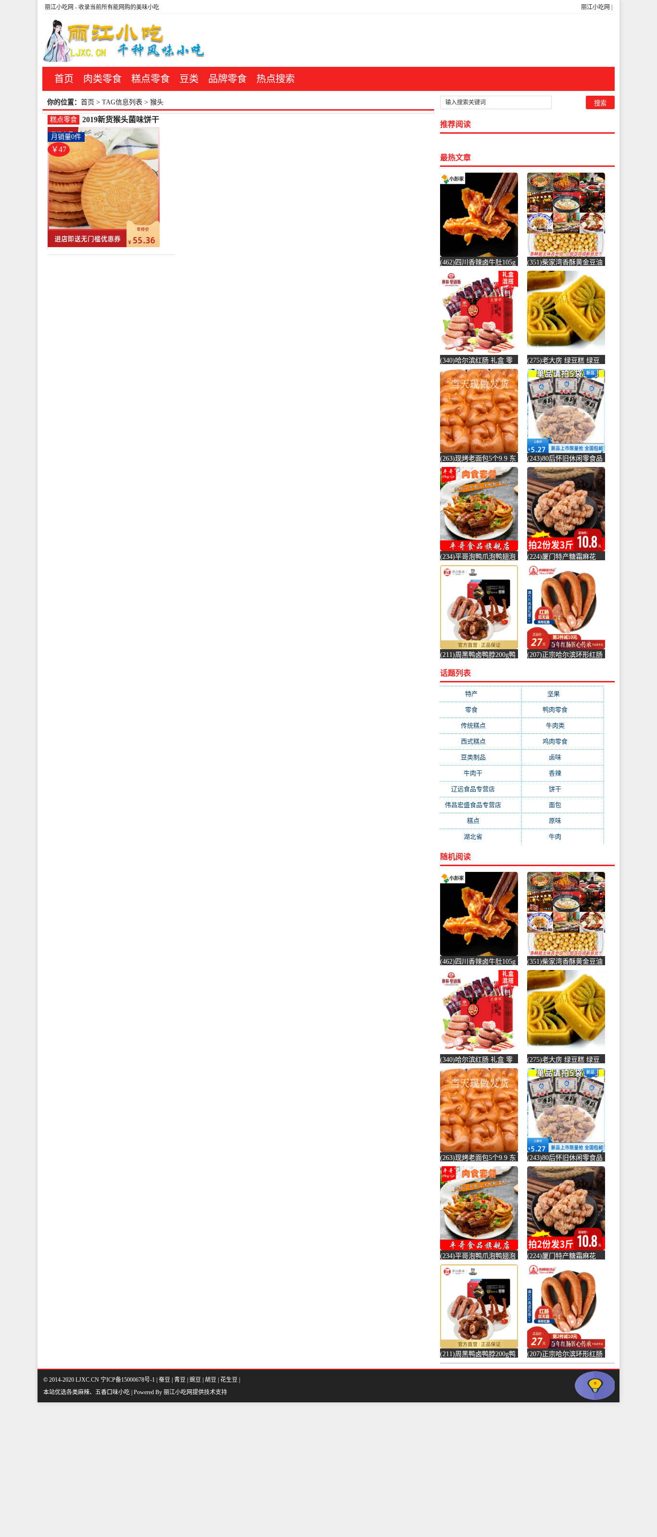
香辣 (563, 773)
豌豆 (195, 1379)
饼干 (563, 789)
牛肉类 (563, 725)
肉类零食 (102, 79)
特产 (480, 693)
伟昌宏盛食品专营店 (481, 804)
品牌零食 (227, 79)
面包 (563, 804)
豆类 (189, 79)
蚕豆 (164, 1379)
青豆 (180, 1379)
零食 (480, 709)
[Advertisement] (288, 1469)
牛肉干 (481, 773)
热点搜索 (275, 79)
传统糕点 (481, 725)
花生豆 (229, 1379)
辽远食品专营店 (480, 789)
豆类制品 (481, 757)
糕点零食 (150, 79)
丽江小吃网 (595, 7)
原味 (563, 820)
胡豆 (210, 1379)
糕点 (481, 820)
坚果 (563, 693)
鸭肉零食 (563, 709)
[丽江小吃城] (125, 40)
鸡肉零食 (563, 741)
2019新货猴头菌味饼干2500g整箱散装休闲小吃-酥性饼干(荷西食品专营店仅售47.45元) (125, 120)
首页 (64, 79)
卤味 (563, 757)
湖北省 (481, 836)
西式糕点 (481, 741)
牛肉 (563, 836)
